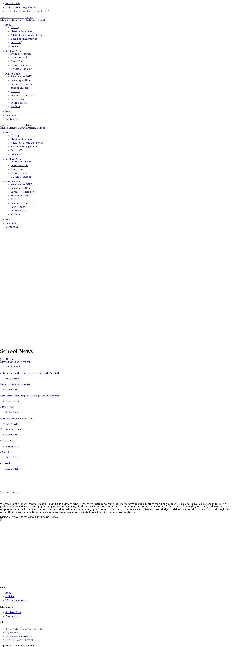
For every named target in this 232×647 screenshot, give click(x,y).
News (8, 111)
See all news (7, 359)
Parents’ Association (22, 84)
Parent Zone (12, 73)
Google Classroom (21, 69)
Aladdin (15, 106)
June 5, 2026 (12, 378)
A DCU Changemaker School (27, 35)
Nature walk (6, 441)
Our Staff (16, 42)
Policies (15, 46)
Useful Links (18, 99)
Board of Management (24, 38)
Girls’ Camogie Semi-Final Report (17, 418)
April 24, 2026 (12, 446)
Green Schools (19, 57)
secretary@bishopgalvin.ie (20, 7)
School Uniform (20, 87)
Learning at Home (21, 80)
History (15, 27)
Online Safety (19, 65)
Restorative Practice (22, 95)
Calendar (10, 115)
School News (12, 366)
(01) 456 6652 (12, 3)
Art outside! (6, 463)
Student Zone (13, 51)
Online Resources (21, 53)
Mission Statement (22, 31)
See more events (9, 492)
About (8, 24)
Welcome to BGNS (21, 76)
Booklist (15, 91)
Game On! (17, 61)
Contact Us (11, 119)
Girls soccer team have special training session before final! (29, 373)
